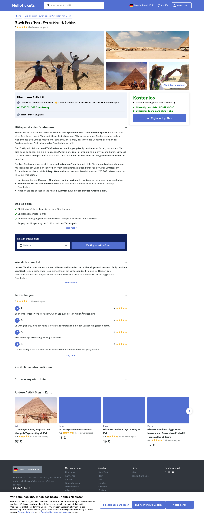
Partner (69, 479)
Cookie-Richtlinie (26, 512)
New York (103, 472)
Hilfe (134, 472)
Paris (100, 479)
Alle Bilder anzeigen (174, 85)
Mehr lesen (71, 282)
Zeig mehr (71, 227)
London (102, 483)
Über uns (70, 472)
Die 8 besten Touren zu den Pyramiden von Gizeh (48, 16)
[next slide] (189, 411)
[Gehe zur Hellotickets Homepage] (24, 5)
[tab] (71, 127)
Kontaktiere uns (140, 476)
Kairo (18, 16)
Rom (100, 476)
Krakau (102, 490)
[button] (71, 127)
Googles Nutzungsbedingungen (55, 512)
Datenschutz (72, 486)
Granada (102, 486)
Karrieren (70, 476)
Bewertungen (72, 483)
